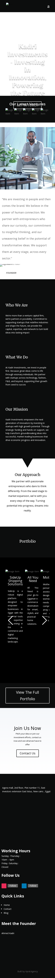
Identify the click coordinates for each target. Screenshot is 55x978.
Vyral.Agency (31, 971)
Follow (12, 885)
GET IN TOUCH (27, 105)
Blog (6, 912)
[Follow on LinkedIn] (24, 885)
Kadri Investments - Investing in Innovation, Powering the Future (27, 69)
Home (7, 905)
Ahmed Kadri (8, 933)
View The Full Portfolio (27, 695)
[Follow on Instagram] (4, 885)
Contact (7, 908)
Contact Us (27, 753)
